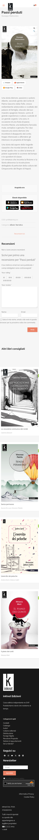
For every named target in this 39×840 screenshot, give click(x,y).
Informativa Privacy (26, 794)
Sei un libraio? (8, 744)
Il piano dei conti (7, 651)
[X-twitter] (15, 755)
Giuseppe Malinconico (10, 16)
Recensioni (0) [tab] (19, 234)
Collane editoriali (9, 731)
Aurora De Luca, (6, 508)
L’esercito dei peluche (9, 576)
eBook (12, 225)
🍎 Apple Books (19, 82)
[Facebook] (4, 755)
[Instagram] (8, 755)
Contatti (6, 723)
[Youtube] (12, 755)
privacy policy (18, 778)
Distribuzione (8, 733)
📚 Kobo (19, 88)
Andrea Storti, (5, 580)
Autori (5, 728)
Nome (4, 312)
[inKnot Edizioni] (10, 6)
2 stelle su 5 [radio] (11, 277)
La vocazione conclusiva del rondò (14, 429)
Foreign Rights (8, 736)
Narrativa (19, 225)
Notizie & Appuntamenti (12, 741)
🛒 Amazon (6, 82)
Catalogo (6, 726)
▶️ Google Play (8, 88)
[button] (34, 28)
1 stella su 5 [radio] (4, 277)
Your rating (6, 273)
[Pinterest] (19, 755)
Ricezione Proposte (10, 739)
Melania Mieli (5, 655)
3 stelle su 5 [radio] (19, 277)
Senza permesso (7, 504)
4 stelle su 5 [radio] (28, 277)
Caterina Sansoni (6, 433)
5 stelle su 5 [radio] (8, 280)
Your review (7, 285)
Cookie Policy (29, 797)
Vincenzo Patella (17, 508)
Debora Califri (14, 580)
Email (23, 312)
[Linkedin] (22, 755)
